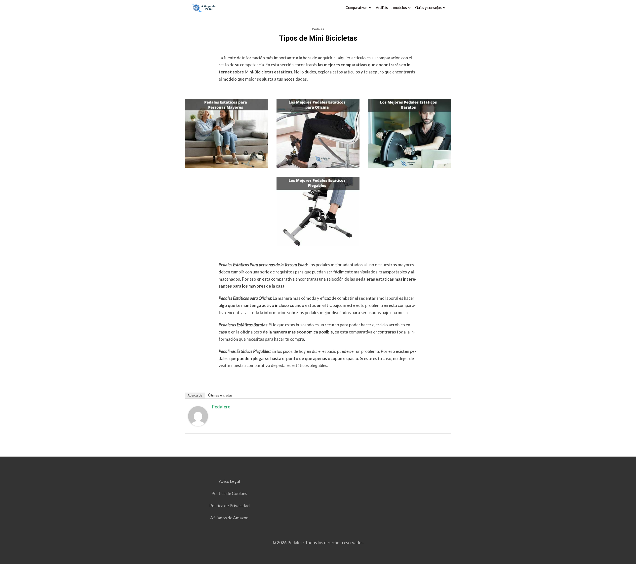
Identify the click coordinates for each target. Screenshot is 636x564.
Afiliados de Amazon (229, 517)
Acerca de (195, 395)
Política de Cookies (229, 493)
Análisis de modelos (391, 7)
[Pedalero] (198, 424)
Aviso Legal (229, 481)
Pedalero (221, 406)
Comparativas (356, 7)
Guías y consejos (428, 7)
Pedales (318, 29)
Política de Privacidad (229, 505)
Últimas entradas (220, 395)
